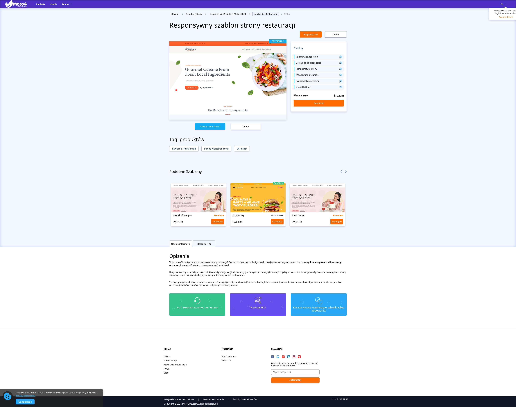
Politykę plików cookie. (25, 395)
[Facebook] (272, 356)
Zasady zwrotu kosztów (245, 399)
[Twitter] (278, 356)
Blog (166, 372)
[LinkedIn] (288, 356)
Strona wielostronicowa (216, 148)
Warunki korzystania (213, 399)
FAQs (166, 368)
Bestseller (242, 148)
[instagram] (294, 356)
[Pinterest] (299, 356)
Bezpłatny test (311, 34)
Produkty (40, 4)
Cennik (53, 4)
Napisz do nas (229, 356)
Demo (336, 34)
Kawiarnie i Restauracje (265, 14)
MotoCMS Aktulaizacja (175, 364)
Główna (174, 14)
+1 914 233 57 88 (339, 399)
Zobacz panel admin (210, 126)
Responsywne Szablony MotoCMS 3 (228, 14)
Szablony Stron (194, 14)
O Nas (167, 356)
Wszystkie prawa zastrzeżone (179, 399)
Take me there (505, 17)
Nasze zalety (170, 360)
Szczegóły (218, 221)
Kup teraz (319, 103)
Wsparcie (226, 360)
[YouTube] (283, 356)
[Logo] (18, 4)
